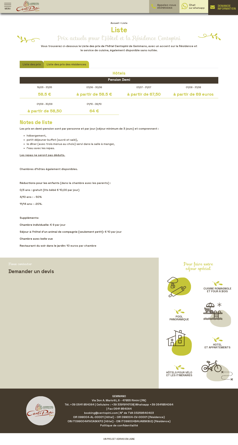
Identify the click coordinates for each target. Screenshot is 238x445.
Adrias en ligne (125, 439)
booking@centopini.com (101, 413)
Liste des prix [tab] (32, 64)
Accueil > (116, 23)
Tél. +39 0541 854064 (80, 404)
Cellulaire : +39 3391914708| (116, 404)
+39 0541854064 (161, 404)
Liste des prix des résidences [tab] (66, 64)
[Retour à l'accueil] (28, 6)
